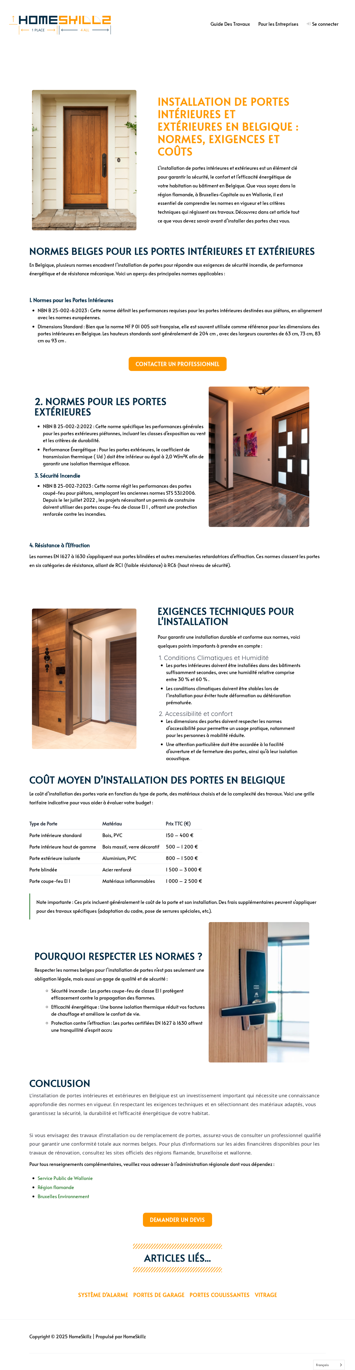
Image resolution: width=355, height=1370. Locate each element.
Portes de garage (159, 1295)
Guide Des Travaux (230, 24)
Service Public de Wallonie (65, 1178)
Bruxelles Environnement (63, 1196)
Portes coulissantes (220, 1295)
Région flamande (56, 1187)
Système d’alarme (103, 1295)
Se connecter (325, 24)
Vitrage (266, 1295)
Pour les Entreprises (278, 24)
